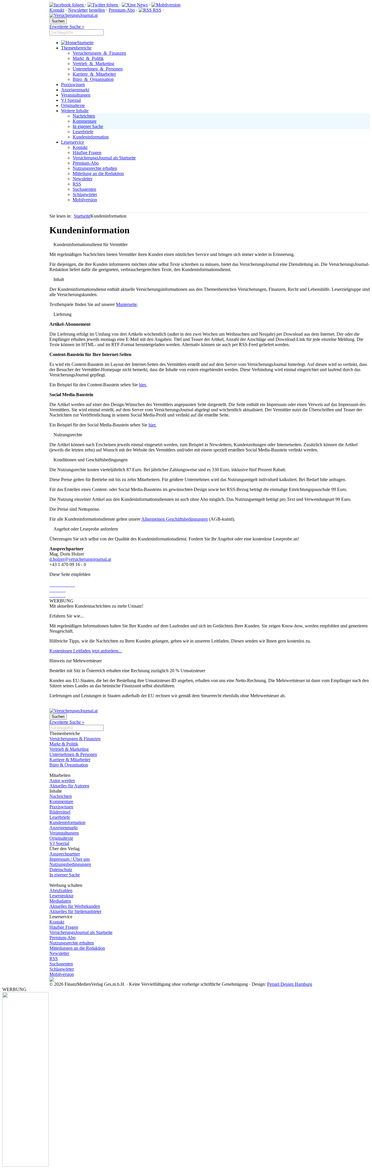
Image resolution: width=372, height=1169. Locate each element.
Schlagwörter (85, 194)
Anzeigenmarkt (75, 89)
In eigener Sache (88, 126)
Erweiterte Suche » (66, 26)
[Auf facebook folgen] (67, 4)
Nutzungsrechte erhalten (95, 168)
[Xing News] (135, 4)
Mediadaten (60, 900)
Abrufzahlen (60, 890)
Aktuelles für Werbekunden (74, 906)
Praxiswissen (73, 84)
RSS (156, 10)
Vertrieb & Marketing (93, 63)
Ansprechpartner (64, 853)
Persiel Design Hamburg (289, 984)
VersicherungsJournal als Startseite (104, 157)
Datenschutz (60, 869)
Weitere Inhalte (75, 110)
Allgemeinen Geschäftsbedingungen (174, 519)
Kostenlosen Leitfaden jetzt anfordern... (85, 650)
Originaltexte (73, 105)
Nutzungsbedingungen (70, 864)
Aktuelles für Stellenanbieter (75, 911)
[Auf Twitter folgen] (103, 4)
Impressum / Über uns (69, 859)
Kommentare (84, 121)
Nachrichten (84, 115)
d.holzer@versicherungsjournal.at (80, 559)
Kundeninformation (91, 136)
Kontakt (56, 10)
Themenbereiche (76, 47)
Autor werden (62, 780)
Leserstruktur (61, 895)
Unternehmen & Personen (98, 68)
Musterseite (126, 304)
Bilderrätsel (59, 811)
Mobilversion (85, 199)
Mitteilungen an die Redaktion (77, 948)
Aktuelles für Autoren (69, 785)
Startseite (85, 42)
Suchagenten (84, 189)
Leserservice (72, 142)
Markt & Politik (88, 58)
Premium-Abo (122, 10)
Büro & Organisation (93, 79)
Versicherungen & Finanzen (99, 53)
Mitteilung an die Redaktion (98, 173)
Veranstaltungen (75, 94)
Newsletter (78, 10)
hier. (143, 384)
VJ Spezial (71, 100)
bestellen (97, 10)
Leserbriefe (83, 131)
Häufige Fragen (87, 152)
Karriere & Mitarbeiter (94, 74)
